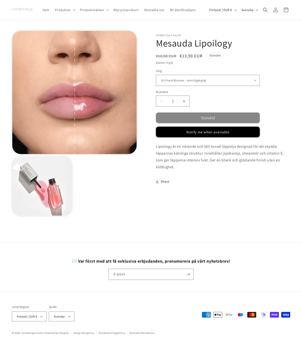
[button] (64, 10)
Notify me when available (207, 132)
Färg (159, 71)
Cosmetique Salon (32, 333)
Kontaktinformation (142, 333)
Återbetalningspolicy (112, 333)
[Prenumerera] (188, 274)
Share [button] (165, 181)
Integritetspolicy (83, 333)
